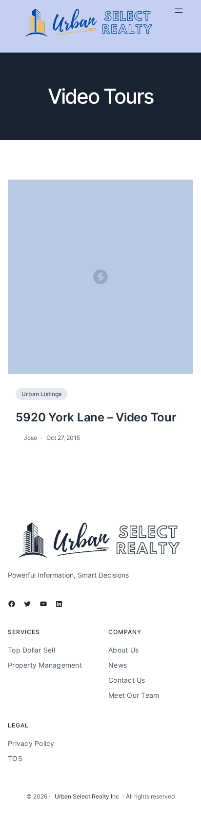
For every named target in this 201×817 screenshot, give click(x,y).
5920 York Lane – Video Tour (96, 417)
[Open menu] (178, 11)
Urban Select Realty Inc (87, 796)
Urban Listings (41, 394)
